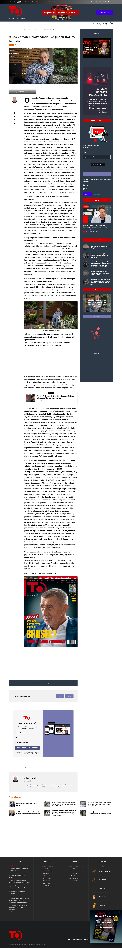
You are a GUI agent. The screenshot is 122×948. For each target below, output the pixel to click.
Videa (11, 24)
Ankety (33, 2)
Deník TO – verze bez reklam (91, 145)
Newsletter (54, 2)
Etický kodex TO (47, 871)
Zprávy (18, 24)
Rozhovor (38, 24)
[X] (103, 1)
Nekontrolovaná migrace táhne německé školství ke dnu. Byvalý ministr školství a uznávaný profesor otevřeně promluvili (100, 264)
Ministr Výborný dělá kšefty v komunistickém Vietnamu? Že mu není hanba (55, 397)
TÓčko (86, 206)
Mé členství (74, 871)
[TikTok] (111, 1)
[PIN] (14, 120)
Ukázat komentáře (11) (42, 683)
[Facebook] (100, 1)
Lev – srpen (102, 905)
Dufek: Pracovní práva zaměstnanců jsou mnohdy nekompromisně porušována (29, 812)
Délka (85, 152)
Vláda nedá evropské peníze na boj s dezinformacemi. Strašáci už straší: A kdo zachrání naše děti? (100, 282)
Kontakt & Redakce (47, 866)
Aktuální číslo (47, 873)
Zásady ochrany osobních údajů (82, 939)
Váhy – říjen (102, 888)
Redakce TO (89, 231)
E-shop (77, 24)
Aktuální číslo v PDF (75, 878)
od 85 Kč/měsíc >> (61, 12)
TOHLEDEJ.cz (20, 2)
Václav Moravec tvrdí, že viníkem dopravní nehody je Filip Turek (99, 255)
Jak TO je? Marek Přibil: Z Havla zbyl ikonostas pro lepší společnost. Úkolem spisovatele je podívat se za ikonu (95, 227)
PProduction (44, 944)
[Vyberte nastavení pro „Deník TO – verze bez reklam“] (93, 138)
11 (35, 45)
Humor (58, 24)
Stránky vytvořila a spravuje (34, 944)
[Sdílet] (14, 113)
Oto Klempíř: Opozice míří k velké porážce (26, 804)
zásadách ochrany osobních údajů (29, 754)
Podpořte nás (47, 878)
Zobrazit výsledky (97, 194)
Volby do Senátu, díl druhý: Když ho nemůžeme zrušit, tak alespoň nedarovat (99, 273)
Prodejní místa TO (47, 883)
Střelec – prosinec (104, 871)
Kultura (45, 24)
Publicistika (28, 24)
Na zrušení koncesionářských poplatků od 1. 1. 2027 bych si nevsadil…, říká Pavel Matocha (100, 804)
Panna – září (102, 897)
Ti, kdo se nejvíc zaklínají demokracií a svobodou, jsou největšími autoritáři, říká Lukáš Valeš (64, 804)
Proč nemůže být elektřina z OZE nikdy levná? (100, 247)
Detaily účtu (74, 876)
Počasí (27, 2)
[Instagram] (106, 1)
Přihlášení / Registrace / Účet (75, 866)
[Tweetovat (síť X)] (14, 116)
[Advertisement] (51, 360)
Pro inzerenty (47, 881)
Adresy (75, 873)
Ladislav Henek (14, 105)
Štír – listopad (103, 879)
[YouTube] (108, 1)
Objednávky (74, 868)
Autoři (47, 868)
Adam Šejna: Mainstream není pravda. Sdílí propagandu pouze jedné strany (99, 812)
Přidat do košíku (98, 164)
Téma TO (52, 24)
